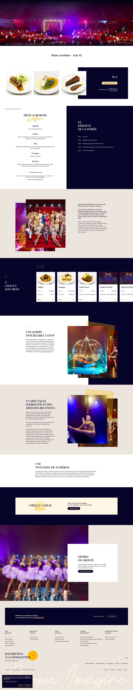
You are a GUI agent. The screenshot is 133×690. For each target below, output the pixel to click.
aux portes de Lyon (47, 351)
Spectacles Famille (33, 632)
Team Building (84, 645)
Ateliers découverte (110, 637)
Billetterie (112, 616)
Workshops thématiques (62, 641)
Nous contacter (114, 90)
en (127, 658)
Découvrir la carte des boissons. (35, 179)
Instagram (112, 669)
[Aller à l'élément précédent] (38, 266)
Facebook (106, 669)
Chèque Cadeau (73, 508)
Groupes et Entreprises (84, 632)
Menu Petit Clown (10, 643)
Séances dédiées (110, 639)
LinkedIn (119, 669)
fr (125, 658)
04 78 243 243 (38, 618)
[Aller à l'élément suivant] (42, 266)
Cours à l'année (59, 637)
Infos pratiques (99, 616)
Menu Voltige (8, 639)
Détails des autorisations (11, 681)
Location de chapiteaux (86, 637)
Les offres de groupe (85, 571)
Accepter (27, 685)
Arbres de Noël (84, 641)
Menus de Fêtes (9, 645)
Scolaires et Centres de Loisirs (111, 632)
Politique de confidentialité (28, 669)
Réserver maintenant (110, 83)
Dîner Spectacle (8, 632)
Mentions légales (15, 669)
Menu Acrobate (9, 637)
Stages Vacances (59, 639)
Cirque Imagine (89, 663)
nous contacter (40, 177)
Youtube (125, 669)
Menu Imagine (9, 641)
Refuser (21, 685)
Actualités (110, 663)
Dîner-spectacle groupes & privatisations (91, 639)
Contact (117, 663)
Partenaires (124, 663)
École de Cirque (58, 632)
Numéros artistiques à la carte (88, 643)
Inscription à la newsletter (17, 655)
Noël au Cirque (34, 639)
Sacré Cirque (33, 637)
